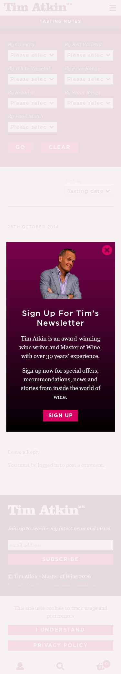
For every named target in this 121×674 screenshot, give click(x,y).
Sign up (60, 415)
